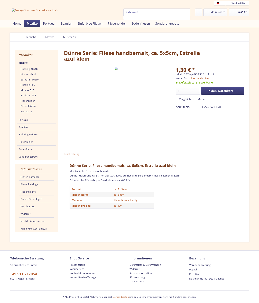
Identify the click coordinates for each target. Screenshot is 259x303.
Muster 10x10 (28, 74)
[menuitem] (156, 14)
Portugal (23, 119)
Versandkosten (121, 296)
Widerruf (25, 214)
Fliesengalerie (28, 191)
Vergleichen (186, 99)
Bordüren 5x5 (28, 95)
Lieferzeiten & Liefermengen (145, 264)
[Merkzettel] (198, 12)
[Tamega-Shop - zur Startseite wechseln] (35, 13)
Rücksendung (137, 277)
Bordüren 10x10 (29, 79)
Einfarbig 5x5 (27, 85)
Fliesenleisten (28, 106)
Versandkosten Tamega (33, 228)
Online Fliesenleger (31, 199)
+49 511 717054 (23, 274)
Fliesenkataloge (29, 184)
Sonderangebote (28, 156)
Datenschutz (137, 281)
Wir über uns (27, 206)
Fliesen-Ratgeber (29, 177)
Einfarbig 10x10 (29, 69)
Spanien (23, 127)
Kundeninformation (141, 273)
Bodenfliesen (26, 149)
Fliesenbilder (27, 100)
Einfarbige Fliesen (28, 134)
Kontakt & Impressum (32, 221)
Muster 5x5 (27, 90)
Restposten (26, 111)
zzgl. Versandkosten (198, 78)
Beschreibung (71, 154)
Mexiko (23, 62)
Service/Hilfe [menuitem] (238, 3)
